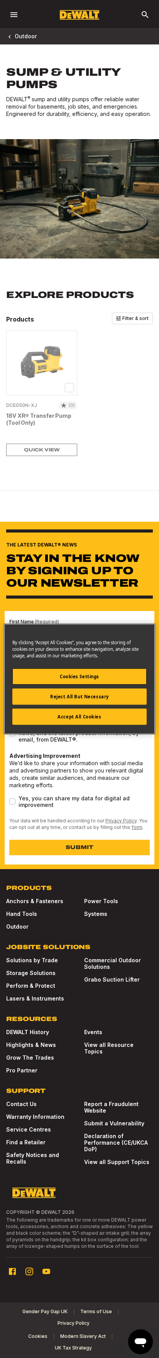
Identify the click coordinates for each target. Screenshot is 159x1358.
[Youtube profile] (46, 1271)
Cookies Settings (79, 676)
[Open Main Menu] (14, 14)
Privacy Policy (121, 821)
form (137, 827)
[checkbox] (69, 387)
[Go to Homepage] (79, 15)
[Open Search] (145, 14)
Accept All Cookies (79, 717)
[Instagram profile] (29, 1271)
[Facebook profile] (12, 1271)
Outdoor (26, 36)
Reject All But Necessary (79, 696)
